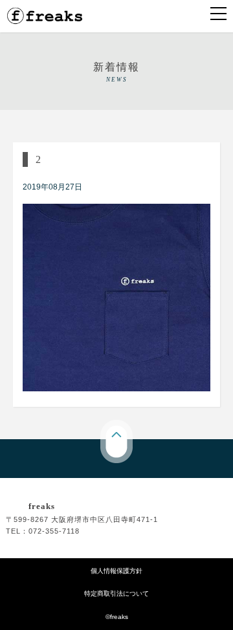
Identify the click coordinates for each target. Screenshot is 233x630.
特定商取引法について (116, 593)
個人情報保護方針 (116, 570)
